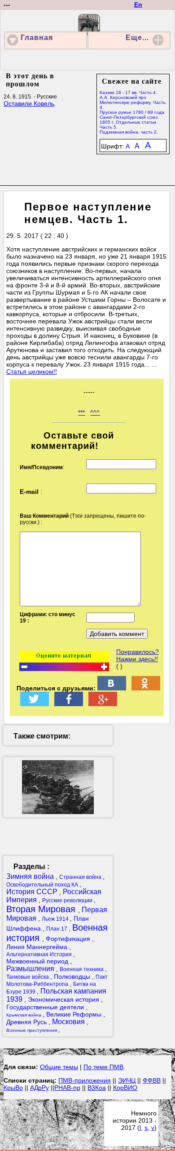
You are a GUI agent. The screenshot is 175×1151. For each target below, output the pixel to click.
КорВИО (125, 1087)
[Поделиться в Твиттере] (34, 704)
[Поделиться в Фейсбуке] (68, 704)
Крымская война (24, 1014)
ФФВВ (152, 1080)
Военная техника (82, 969)
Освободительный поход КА (42, 885)
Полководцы (73, 976)
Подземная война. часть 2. (129, 132)
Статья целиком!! (31, 371)
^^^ (95, 412)
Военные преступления (32, 1030)
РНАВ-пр (67, 1087)
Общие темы (59, 1066)
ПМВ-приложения (84, 1080)
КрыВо (13, 1087)
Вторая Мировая (42, 909)
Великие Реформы (74, 1014)
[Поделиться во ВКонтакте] (111, 688)
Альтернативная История (39, 954)
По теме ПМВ (103, 1066)
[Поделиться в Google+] (102, 704)
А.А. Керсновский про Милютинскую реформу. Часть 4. (133, 102)
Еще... (137, 37)
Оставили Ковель (29, 103)
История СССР (32, 892)
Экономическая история (64, 999)
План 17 (57, 929)
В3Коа (97, 1087)
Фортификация (69, 938)
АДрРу (39, 1087)
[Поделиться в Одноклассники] (145, 688)
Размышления (31, 968)
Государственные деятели (46, 1007)
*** (81, 412)
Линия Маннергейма (37, 946)
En (138, 4)
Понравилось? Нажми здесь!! (137, 655)
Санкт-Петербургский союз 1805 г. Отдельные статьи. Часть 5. (129, 122)
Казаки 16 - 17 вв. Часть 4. (128, 92)
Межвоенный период (38, 961)
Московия (69, 1022)
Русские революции (68, 900)
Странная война (81, 877)
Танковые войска (28, 977)
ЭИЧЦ (127, 1080)
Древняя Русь (27, 1022)
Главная (37, 37)
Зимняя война (31, 876)
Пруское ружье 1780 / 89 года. (133, 112)
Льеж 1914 (56, 919)
